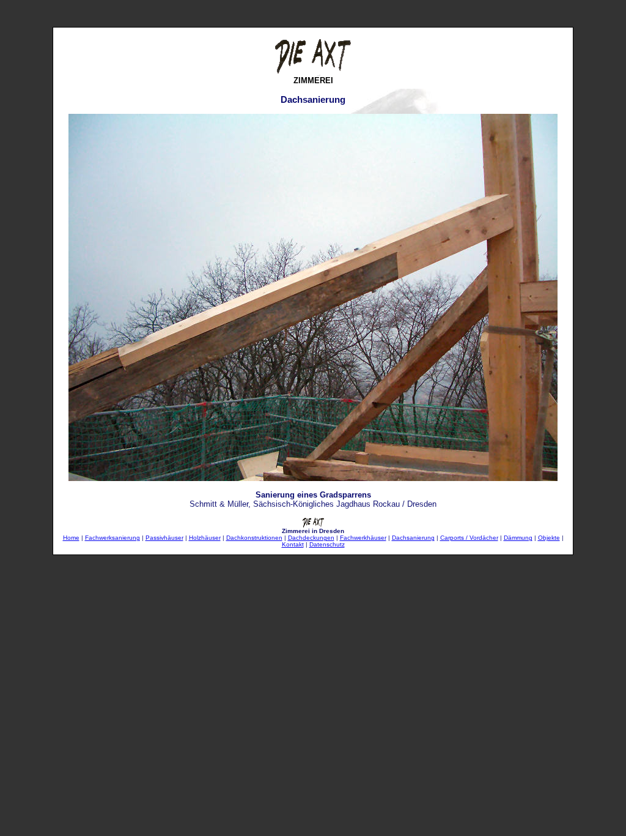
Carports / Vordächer (469, 537)
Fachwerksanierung (112, 537)
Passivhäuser (164, 537)
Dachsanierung (413, 537)
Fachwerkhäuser (363, 537)
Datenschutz (327, 544)
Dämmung (518, 537)
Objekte (549, 537)
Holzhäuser (205, 537)
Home (71, 537)
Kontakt (293, 544)
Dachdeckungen (311, 537)
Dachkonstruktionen (254, 537)
